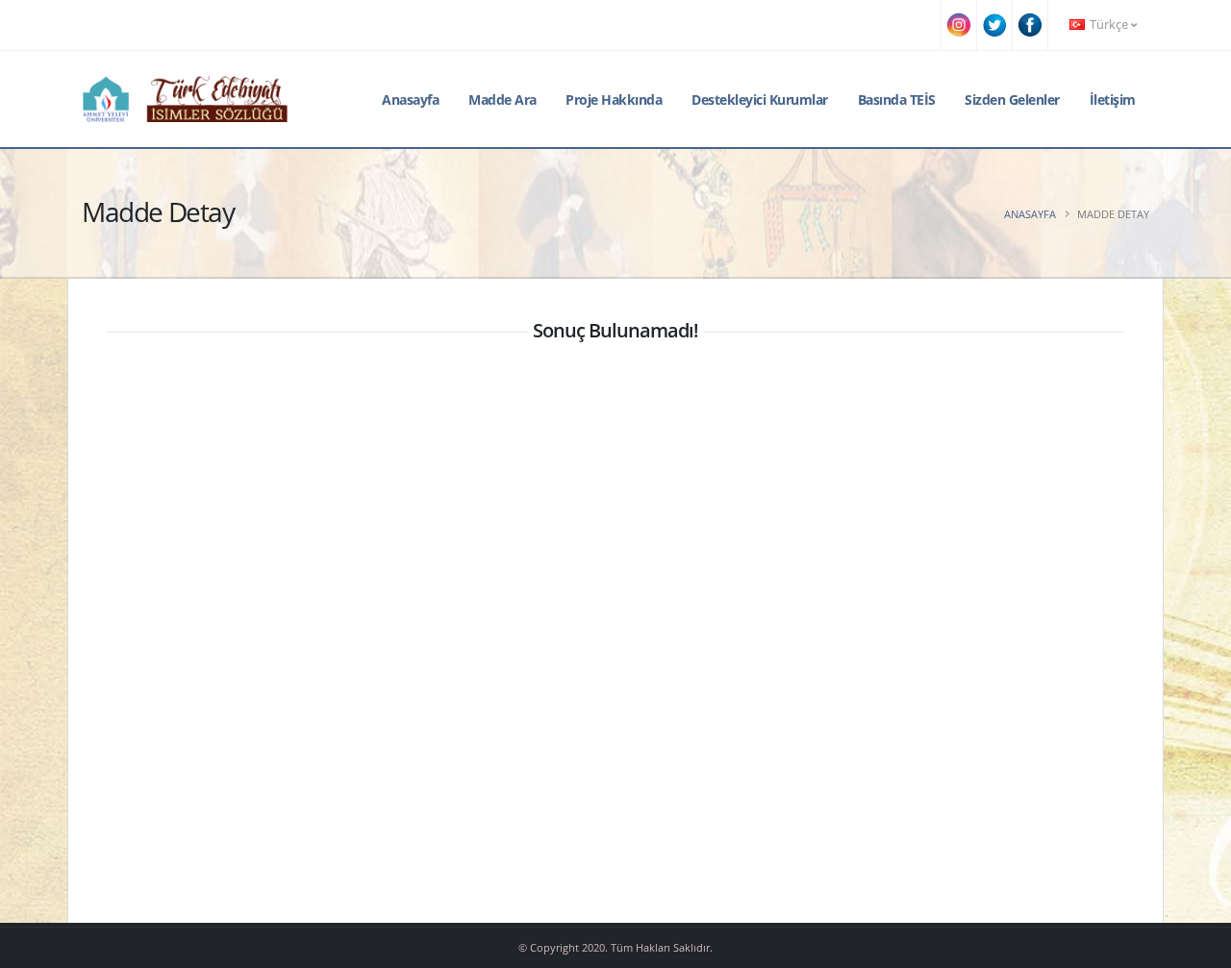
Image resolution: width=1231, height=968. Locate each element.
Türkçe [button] (1109, 24)
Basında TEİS (897, 99)
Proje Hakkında (613, 99)
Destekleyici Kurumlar (759, 99)
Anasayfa (410, 99)
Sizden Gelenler (1012, 99)
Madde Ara (502, 99)
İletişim (1113, 99)
